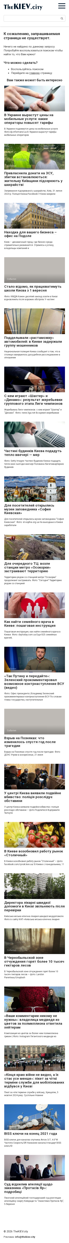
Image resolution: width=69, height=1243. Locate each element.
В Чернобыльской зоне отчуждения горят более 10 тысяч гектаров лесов (34, 961)
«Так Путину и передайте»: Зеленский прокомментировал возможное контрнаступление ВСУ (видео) (34, 682)
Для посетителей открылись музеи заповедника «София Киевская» (29, 509)
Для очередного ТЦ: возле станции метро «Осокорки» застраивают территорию (27, 567)
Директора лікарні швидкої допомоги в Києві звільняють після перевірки (34, 906)
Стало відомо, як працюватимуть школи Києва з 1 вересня (32, 288)
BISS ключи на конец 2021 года (30, 1133)
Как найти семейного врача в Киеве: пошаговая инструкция (30, 624)
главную (34, 73)
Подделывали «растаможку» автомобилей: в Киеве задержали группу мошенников (33, 341)
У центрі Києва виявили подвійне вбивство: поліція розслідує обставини (32, 797)
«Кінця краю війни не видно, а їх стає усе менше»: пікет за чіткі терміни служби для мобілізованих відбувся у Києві (34, 1080)
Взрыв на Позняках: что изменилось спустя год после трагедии (30, 742)
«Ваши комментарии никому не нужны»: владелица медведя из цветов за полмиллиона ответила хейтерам (33, 1021)
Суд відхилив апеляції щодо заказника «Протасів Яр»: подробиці (28, 1188)
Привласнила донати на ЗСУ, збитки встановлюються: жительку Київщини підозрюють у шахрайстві (33, 179)
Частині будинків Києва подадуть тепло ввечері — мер (33, 453)
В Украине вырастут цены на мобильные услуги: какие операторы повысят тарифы (28, 119)
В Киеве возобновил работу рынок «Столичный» (33, 853)
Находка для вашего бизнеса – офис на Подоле (30, 234)
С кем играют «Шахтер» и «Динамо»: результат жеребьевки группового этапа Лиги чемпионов (33, 400)
